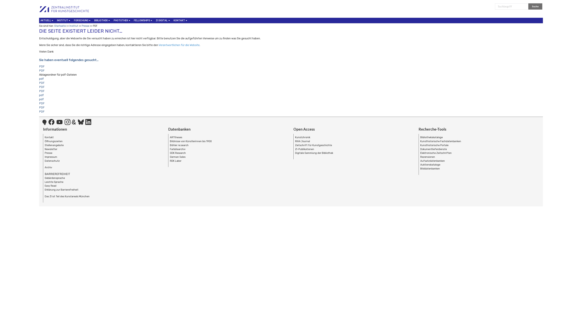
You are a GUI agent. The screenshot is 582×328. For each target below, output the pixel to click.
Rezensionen (427, 156)
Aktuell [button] (45, 20)
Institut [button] (62, 20)
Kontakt (49, 137)
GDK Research (178, 153)
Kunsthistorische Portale (434, 145)
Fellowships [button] (142, 20)
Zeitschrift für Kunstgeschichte (313, 145)
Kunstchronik (302, 137)
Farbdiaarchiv (178, 149)
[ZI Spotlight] (44, 123)
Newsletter (51, 149)
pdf (41, 78)
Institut (73, 25)
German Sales (178, 156)
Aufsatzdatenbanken (432, 160)
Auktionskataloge (430, 164)
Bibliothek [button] (101, 20)
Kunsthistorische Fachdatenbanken (440, 141)
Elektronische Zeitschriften (436, 153)
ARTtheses (176, 137)
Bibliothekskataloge (431, 137)
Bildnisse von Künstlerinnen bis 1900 (191, 141)
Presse (85, 25)
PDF (42, 66)
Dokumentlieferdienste (433, 149)
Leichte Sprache (54, 182)
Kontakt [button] (179, 20)
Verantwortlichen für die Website (179, 45)
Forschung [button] (81, 20)
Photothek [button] (121, 20)
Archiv (48, 167)
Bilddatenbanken (430, 168)
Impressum (51, 156)
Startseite (60, 25)
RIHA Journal (302, 141)
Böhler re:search (179, 145)
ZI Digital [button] (162, 20)
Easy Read (50, 185)
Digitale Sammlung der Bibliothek (314, 153)
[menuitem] (47, 20)
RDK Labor (175, 160)
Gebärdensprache (55, 178)
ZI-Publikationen (304, 149)
